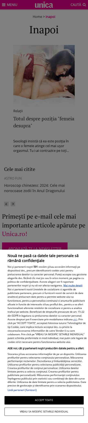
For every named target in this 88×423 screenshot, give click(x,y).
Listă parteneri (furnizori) (22, 390)
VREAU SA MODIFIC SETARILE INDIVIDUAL (44, 411)
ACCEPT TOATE (44, 400)
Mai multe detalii (72, 285)
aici (75, 319)
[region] (44, 336)
